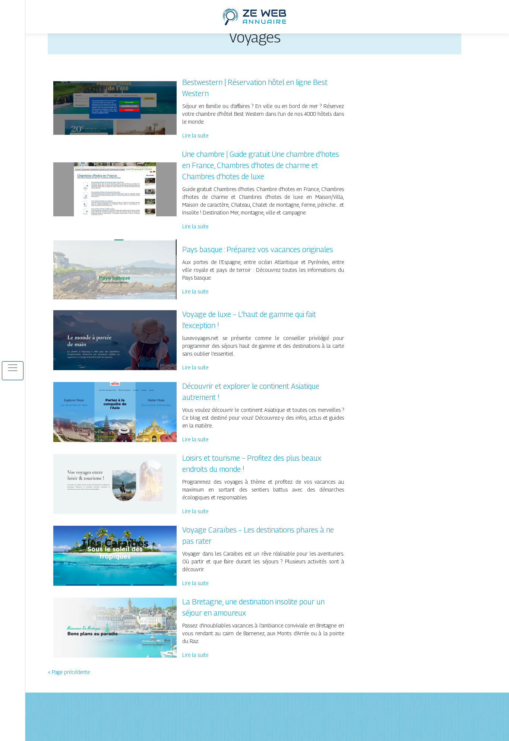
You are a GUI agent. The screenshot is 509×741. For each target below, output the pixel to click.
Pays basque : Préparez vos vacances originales (257, 249)
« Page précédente (69, 672)
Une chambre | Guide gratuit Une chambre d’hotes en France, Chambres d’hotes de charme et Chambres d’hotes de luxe (260, 165)
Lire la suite (195, 135)
